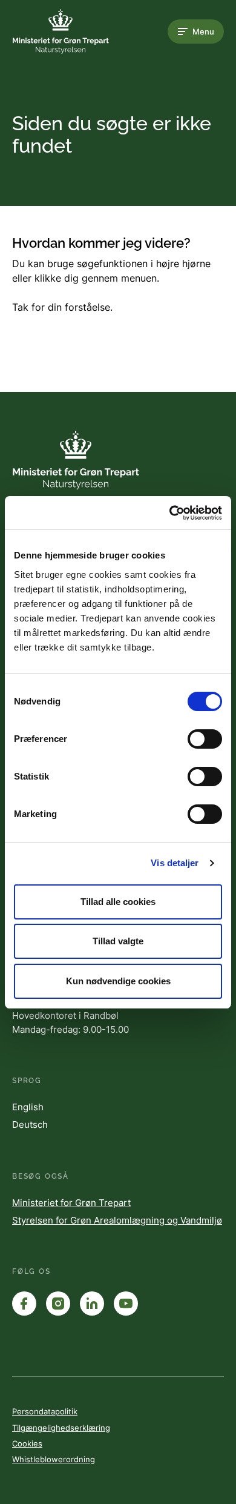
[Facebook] (24, 1303)
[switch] (205, 739)
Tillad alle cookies (118, 901)
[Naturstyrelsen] (60, 31)
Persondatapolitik (44, 1411)
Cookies (27, 1443)
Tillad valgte (118, 941)
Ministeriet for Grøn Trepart (71, 1202)
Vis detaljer (174, 863)
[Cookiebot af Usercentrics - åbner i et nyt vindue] (169, 513)
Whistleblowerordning (53, 1459)
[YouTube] (126, 1303)
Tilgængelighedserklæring (61, 1428)
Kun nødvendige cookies (118, 981)
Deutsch (30, 1124)
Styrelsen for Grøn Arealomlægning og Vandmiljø (117, 1220)
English (28, 1107)
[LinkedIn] (92, 1303)
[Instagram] (58, 1303)
